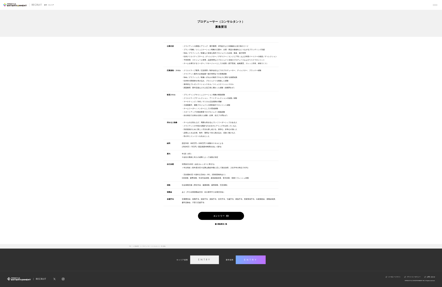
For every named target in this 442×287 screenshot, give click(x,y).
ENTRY (204, 259)
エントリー (219, 216)
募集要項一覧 (222, 224)
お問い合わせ (431, 277)
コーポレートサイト (394, 277)
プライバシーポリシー (414, 277)
